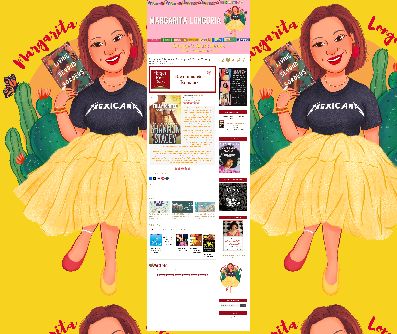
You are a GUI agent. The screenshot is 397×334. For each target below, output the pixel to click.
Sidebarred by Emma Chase (182, 249)
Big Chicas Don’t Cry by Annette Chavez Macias (195, 250)
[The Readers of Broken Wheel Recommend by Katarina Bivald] (205, 207)
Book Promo (170, 270)
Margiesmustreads (169, 63)
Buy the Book (187, 100)
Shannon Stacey (199, 95)
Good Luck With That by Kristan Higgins (156, 250)
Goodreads (196, 100)
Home (177, 270)
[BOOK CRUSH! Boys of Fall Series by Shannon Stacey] (182, 207)
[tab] (155, 230)
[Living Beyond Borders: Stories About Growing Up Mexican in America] (222, 124)
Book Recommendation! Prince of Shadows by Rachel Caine (169, 239)
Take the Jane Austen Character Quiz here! (233, 256)
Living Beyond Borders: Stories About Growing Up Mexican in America (235, 123)
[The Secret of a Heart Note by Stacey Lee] (159, 207)
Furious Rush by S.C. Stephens (208, 255)
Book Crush (161, 270)
